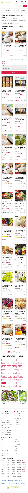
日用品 (16, 448)
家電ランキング (18, 416)
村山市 (3, 366)
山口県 (19, 467)
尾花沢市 (4, 369)
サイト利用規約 (19, 480)
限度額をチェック (16, 3)
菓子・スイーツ (5, 453)
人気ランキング (18, 413)
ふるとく (23, 483)
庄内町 (14, 386)
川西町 (9, 383)
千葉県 (8, 462)
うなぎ (3, 444)
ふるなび (3, 415)
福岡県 (19, 476)
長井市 (9, 366)
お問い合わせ (16, 483)
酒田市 (3, 363)
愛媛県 (19, 473)
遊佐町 (19, 386)
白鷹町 (19, 383)
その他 (16, 453)
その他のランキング (19, 424)
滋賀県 (13, 467)
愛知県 (13, 464)
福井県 (8, 473)
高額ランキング (18, 418)
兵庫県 (13, 473)
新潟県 (8, 467)
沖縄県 (24, 471)
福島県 (3, 471)
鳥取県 (19, 460)
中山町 (20, 369)
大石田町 (4, 376)
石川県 (8, 471)
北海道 (3, 460)
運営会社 (4, 480)
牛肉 (3, 439)
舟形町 (20, 376)
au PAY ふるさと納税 (6, 427)
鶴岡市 (19, 360)
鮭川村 (15, 379)
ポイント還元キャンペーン (7, 434)
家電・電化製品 (18, 444)
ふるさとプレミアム (6, 420)
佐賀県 (24, 460)
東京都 (8, 464)
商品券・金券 (17, 441)
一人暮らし (17, 420)
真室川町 (4, 379)
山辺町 (15, 369)
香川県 (19, 471)
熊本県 (24, 464)
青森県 (3, 462)
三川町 (9, 386)
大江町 (19, 373)
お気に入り (22, 3)
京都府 (13, 469)
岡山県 (19, 464)
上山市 (20, 363)
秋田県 (3, 467)
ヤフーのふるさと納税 (6, 430)
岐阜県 (13, 460)
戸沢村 (20, 379)
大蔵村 (10, 379)
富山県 (8, 469)
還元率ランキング (18, 415)
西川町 (9, 373)
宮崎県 (24, 467)
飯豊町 (3, 386)
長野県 (8, 476)
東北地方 (24, 10)
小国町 (14, 383)
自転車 (16, 446)
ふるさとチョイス (5, 416)
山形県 (3, 360)
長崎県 (24, 462)
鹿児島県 (24, 469)
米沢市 (14, 360)
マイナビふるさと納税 (6, 432)
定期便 (16, 439)
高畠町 (3, 383)
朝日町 (14, 373)
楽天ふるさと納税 (5, 413)
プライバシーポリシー (6, 483)
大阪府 (13, 471)
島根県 (19, 462)
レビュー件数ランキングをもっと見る (19, 59)
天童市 (14, 366)
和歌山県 (14, 476)
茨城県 (3, 473)
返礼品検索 (16, 10)
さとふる (3, 418)
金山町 (10, 376)
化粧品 (16, 450)
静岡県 (13, 462)
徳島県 (19, 469)
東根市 (19, 366)
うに (3, 446)
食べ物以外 (17, 422)
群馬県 (3, 476)
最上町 (15, 376)
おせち (3, 455)
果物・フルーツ (5, 450)
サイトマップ (11, 480)
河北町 (3, 373)
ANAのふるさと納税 (6, 422)
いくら (3, 441)
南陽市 (10, 369)
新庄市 (9, 363)
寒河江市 (15, 363)
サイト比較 (5, 411)
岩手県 (3, 464)
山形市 (9, 360)
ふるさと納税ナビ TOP (6, 10)
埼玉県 (8, 460)
